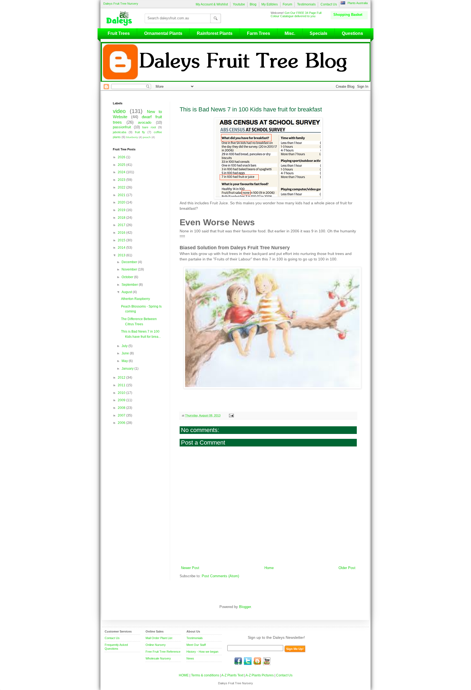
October (128, 277)
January (128, 368)
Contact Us (329, 4)
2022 (122, 187)
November (130, 269)
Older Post (347, 568)
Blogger (245, 607)
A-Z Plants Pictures (260, 675)
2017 (122, 225)
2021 (122, 195)
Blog (253, 4)
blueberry (132, 137)
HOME (184, 675)
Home (269, 568)
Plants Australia (358, 3)
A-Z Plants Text (232, 675)
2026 (122, 157)
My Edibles (269, 4)
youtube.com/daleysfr (267, 661)
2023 (122, 180)
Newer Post (190, 568)
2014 (122, 248)
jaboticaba (119, 132)
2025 (122, 165)
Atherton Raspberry (135, 299)
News (190, 658)
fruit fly (140, 132)
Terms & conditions (205, 675)
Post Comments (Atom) (220, 576)
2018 (122, 218)
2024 (122, 172)
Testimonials (306, 4)
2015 (122, 240)
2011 (122, 385)
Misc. (290, 33)
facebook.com (238, 661)
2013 (122, 255)
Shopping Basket (347, 15)
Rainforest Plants (215, 33)
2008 (122, 408)
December (130, 262)
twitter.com (248, 661)
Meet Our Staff (196, 644)
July (125, 346)
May (125, 361)
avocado (144, 122)
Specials (318, 33)
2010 (122, 393)
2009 (122, 400)
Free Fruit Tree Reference (163, 651)
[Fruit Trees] (120, 18)
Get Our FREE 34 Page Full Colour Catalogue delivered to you (296, 14)
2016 (122, 233)
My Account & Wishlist (212, 4)
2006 (122, 423)
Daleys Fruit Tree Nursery (120, 3)
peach (147, 137)
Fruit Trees (119, 33)
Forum (287, 4)
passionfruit (122, 127)
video (119, 111)
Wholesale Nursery (158, 658)
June (126, 353)
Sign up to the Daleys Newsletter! (276, 637)
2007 (122, 415)
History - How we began (202, 651)
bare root (149, 127)
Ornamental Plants (163, 33)
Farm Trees (258, 33)
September (130, 285)
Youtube (239, 4)
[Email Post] (231, 415)
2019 (122, 210)
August (127, 292)
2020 (122, 202)
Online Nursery (156, 644)
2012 (122, 377)
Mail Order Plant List (159, 638)
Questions (352, 33)
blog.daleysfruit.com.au (257, 661)
